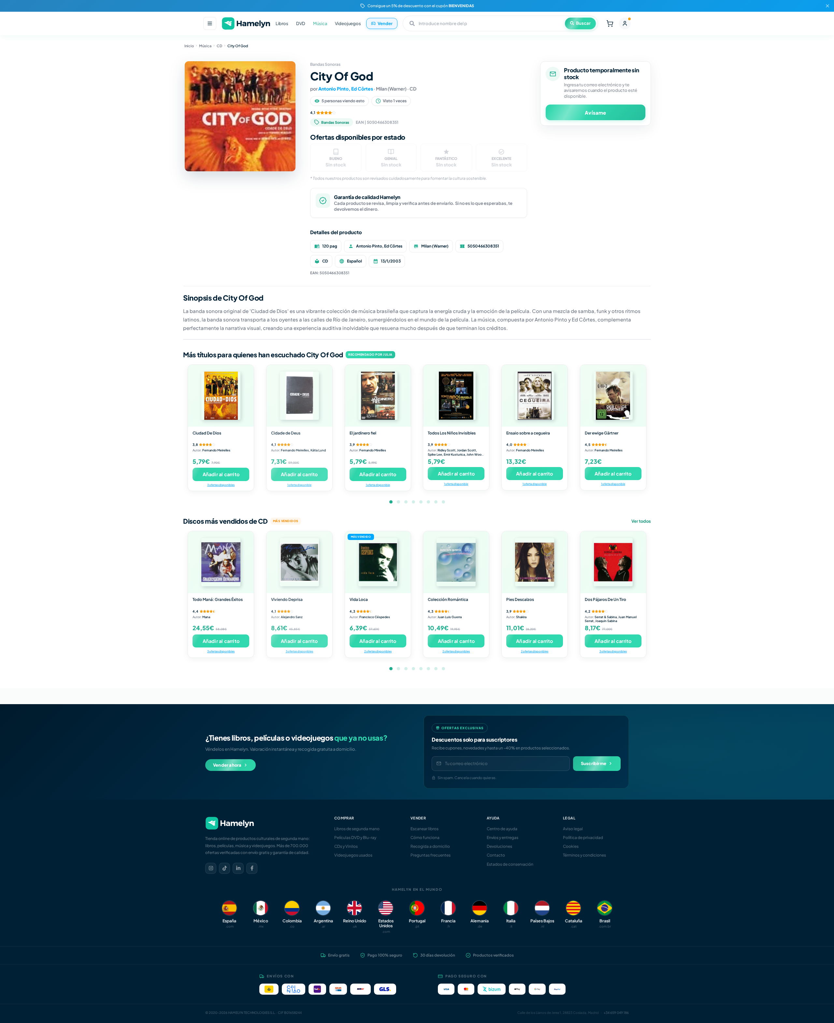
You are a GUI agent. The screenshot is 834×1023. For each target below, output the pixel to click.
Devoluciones (499, 846)
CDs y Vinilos (346, 846)
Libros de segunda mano (357, 828)
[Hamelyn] (246, 23)
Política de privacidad (583, 837)
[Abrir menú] (209, 23)
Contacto (496, 855)
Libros (282, 23)
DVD (300, 23)
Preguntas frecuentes (430, 855)
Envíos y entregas (502, 837)
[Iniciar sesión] (625, 23)
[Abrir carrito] (609, 23)
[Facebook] (251, 868)
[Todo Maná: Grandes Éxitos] (221, 562)
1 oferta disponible (299, 485)
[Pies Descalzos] (535, 562)
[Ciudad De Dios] (221, 396)
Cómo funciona (424, 837)
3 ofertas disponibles (221, 485)
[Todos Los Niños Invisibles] (456, 396)
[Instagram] (210, 868)
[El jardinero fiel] (378, 396)
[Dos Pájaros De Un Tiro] (613, 562)
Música (320, 23)
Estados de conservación (510, 864)
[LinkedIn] (238, 868)
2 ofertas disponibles (378, 651)
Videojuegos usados (353, 855)
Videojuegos (348, 23)
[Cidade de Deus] (299, 396)
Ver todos (641, 521)
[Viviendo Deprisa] (299, 562)
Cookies (571, 846)
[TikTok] (224, 868)
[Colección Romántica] (456, 562)
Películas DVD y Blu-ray (355, 837)
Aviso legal (573, 828)
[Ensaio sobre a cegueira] (535, 396)
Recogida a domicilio (430, 846)
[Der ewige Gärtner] (613, 396)
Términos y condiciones (584, 855)
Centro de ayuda (502, 828)
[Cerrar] (827, 5)
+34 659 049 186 (616, 1013)
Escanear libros (424, 828)
